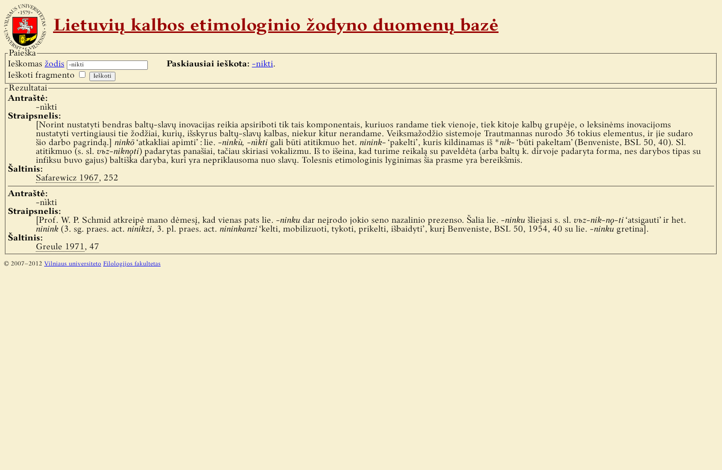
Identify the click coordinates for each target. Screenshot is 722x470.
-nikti (262, 64)
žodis (54, 64)
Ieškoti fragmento (41, 75)
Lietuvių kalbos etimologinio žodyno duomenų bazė (276, 26)
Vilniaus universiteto (72, 264)
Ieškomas (36, 64)
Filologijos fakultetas (132, 264)
